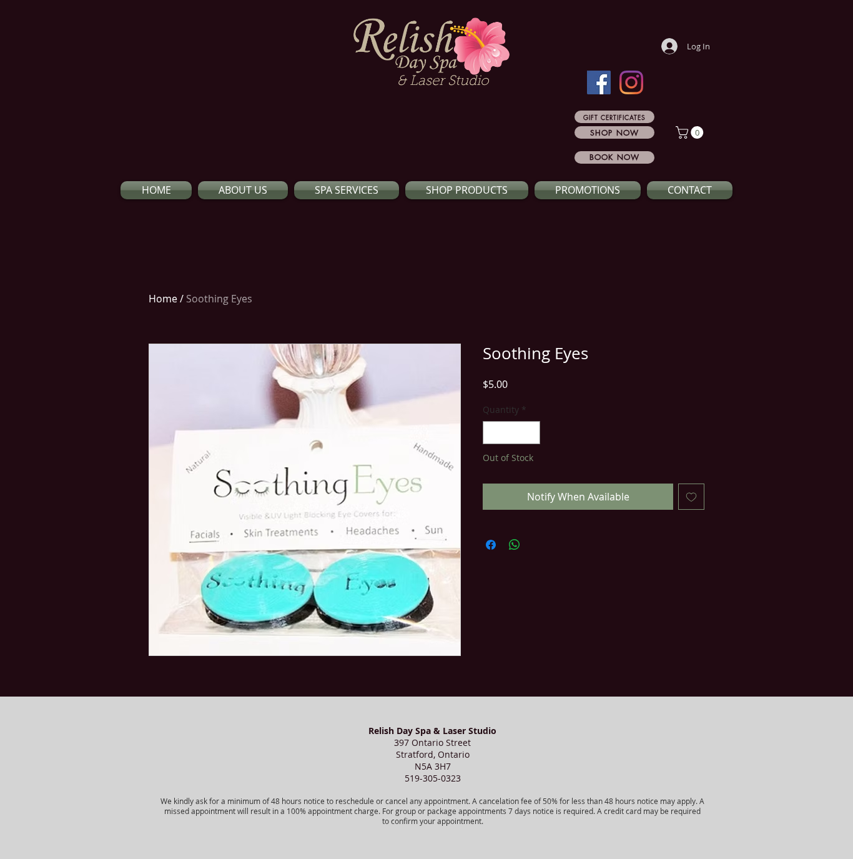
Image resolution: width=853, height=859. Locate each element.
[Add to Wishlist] (691, 497)
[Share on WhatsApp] (514, 544)
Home (163, 298)
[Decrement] (492, 433)
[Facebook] (599, 82)
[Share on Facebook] (490, 544)
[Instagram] (631, 82)
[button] (691, 132)
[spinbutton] (511, 433)
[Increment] (530, 433)
